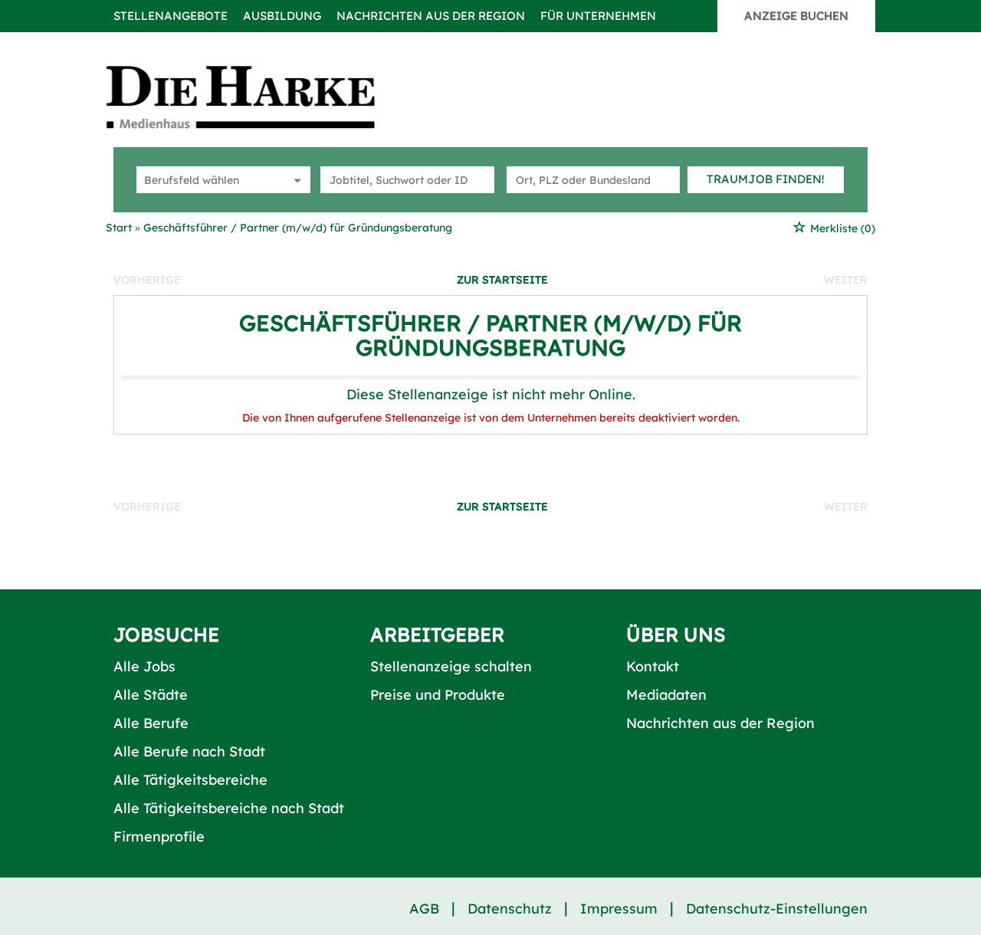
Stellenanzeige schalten (451, 666)
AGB (424, 908)
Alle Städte (150, 695)
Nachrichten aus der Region (430, 15)
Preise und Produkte (437, 695)
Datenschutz (510, 908)
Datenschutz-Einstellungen (777, 908)
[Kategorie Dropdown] (295, 179)
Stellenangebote (170, 15)
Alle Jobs (144, 666)
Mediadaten (666, 695)
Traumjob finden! (766, 179)
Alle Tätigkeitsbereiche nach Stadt (228, 808)
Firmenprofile (159, 836)
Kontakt (652, 666)
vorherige (147, 280)
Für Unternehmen (598, 15)
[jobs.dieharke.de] (257, 96)
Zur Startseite (502, 280)
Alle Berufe (151, 723)
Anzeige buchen (796, 15)
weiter (846, 280)
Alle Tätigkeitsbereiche (190, 780)
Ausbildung (282, 15)
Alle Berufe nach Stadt (189, 751)
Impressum (619, 908)
